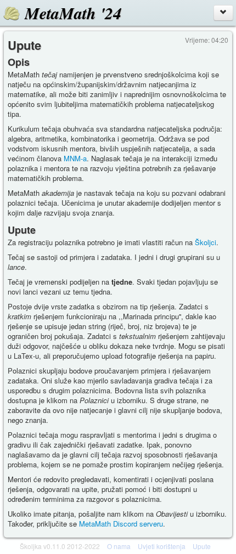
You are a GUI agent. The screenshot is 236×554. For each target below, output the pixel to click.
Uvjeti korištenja (162, 546)
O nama (119, 546)
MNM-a (75, 158)
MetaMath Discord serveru (121, 523)
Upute (202, 546)
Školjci (205, 242)
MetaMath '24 (73, 13)
